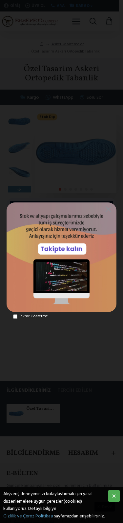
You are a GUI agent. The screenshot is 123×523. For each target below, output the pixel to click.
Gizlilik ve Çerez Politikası (28, 516)
